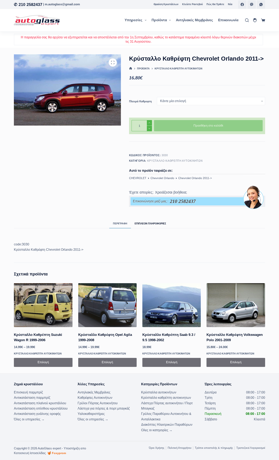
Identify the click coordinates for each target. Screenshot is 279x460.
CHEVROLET (137, 178)
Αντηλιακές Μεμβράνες (194, 20)
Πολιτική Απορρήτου (179, 447)
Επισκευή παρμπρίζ (28, 392)
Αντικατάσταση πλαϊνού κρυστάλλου (40, 403)
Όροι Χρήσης (156, 447)
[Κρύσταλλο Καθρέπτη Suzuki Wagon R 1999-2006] (43, 305)
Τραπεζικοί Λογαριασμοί (250, 447)
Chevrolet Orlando (162, 178)
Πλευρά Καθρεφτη (140, 101)
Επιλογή (43, 362)
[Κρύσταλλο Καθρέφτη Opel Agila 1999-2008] (107, 305)
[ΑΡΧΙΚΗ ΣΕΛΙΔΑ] (130, 68)
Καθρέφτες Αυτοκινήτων (95, 397)
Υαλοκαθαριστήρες (91, 413)
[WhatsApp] (261, 4)
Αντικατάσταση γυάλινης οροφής (37, 413)
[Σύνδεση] (255, 20)
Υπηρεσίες (133, 20)
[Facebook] (242, 4)
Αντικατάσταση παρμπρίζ (32, 397)
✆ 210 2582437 (28, 4)
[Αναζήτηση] (247, 20)
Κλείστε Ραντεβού (192, 4)
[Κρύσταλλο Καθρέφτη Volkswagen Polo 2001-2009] (235, 305)
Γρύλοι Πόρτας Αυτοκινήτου (98, 403)
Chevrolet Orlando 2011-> (195, 178)
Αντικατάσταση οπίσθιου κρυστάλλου (41, 408)
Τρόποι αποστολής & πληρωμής (214, 447)
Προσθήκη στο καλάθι (208, 125)
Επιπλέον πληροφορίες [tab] (150, 223)
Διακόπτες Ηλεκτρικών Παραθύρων (166, 424)
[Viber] (252, 4)
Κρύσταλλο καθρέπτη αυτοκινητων (175, 160)
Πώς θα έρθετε (215, 4)
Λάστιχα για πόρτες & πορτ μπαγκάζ (104, 408)
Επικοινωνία (228, 20)
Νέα (230, 4)
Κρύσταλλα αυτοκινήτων (158, 392)
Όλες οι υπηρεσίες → (29, 419)
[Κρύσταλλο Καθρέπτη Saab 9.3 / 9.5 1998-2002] (171, 305)
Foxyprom (59, 453)
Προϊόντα (159, 20)
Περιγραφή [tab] (120, 223)
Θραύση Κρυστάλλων (166, 4)
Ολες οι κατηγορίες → (156, 430)
